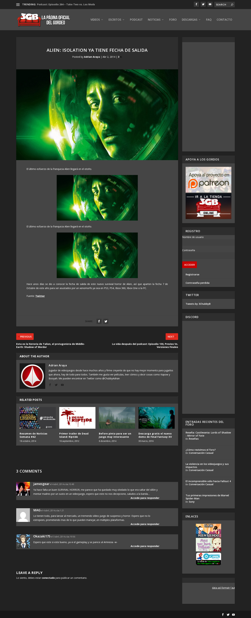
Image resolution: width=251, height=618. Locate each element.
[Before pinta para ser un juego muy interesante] (117, 418)
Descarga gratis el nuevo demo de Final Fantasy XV (155, 435)
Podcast (136, 20)
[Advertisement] (208, 97)
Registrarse (192, 274)
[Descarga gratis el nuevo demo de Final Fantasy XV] (156, 418)
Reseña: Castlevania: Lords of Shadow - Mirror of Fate (208, 434)
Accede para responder (145, 498)
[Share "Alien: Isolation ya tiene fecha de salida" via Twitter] (105, 321)
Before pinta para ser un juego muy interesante (115, 435)
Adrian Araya (92, 56)
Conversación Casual (201, 452)
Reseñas (194, 438)
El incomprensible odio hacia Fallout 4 (208, 481)
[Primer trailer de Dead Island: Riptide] (77, 418)
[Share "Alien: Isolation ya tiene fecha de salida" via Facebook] (99, 321)
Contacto (224, 20)
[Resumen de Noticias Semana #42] (38, 418)
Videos (95, 20)
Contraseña (188, 250)
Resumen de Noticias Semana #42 (33, 435)
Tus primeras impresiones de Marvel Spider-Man (207, 497)
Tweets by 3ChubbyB (198, 303)
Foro (173, 20)
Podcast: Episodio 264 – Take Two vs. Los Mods (66, 4)
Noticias (154, 20)
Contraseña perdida (198, 282)
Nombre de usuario (193, 237)
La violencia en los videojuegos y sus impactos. (207, 465)
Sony (192, 501)
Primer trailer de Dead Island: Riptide (73, 435)
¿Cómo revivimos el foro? (201, 449)
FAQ (209, 20)
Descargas (189, 20)
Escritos (115, 20)
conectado (48, 577)
